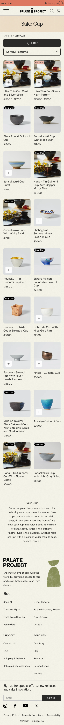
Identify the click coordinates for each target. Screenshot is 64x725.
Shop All (7, 35)
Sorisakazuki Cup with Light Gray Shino (47, 474)
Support (9, 635)
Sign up (51, 697)
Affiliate (38, 673)
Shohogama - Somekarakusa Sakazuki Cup (43, 233)
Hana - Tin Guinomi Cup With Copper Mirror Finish (46, 185)
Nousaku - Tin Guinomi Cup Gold (14, 280)
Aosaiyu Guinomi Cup (47, 421)
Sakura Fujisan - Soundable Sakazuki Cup (46, 282)
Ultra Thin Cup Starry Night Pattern (47, 93)
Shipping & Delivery (14, 658)
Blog (36, 650)
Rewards (38, 658)
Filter (34, 43)
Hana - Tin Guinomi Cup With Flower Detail (15, 476)
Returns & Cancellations (16, 665)
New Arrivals (40, 616)
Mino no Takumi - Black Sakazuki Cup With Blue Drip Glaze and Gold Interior (16, 426)
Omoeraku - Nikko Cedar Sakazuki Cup (15, 329)
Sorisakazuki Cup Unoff (14, 183)
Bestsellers (9, 624)
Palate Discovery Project (47, 609)
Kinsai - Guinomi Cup (47, 373)
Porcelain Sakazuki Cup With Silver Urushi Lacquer (14, 376)
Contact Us (9, 643)
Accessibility (53, 715)
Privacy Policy (11, 715)
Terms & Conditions (32, 715)
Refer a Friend (41, 665)
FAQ (5, 650)
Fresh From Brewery (14, 616)
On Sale (38, 624)
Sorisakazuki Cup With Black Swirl (44, 138)
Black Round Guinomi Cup (16, 138)
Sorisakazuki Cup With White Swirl (14, 231)
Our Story (39, 643)
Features (40, 635)
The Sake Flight (11, 609)
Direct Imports (41, 601)
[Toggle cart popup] (58, 11)
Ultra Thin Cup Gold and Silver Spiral (15, 93)
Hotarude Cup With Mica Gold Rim (46, 329)
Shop (6, 594)
